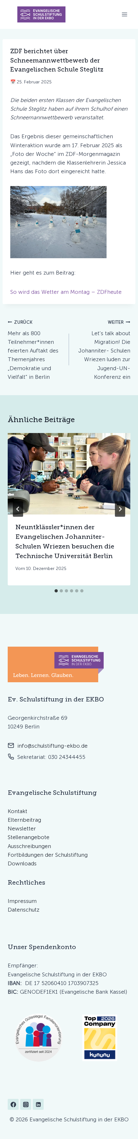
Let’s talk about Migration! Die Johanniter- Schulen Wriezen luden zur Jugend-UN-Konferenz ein (104, 349)
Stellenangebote (28, 837)
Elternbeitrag (24, 820)
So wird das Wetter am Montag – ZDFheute (66, 292)
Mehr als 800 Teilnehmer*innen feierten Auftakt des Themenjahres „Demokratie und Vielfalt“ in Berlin (33, 349)
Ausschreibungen (29, 846)
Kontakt (17, 811)
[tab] (56, 590)
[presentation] (69, 474)
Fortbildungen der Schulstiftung (48, 855)
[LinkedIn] (38, 1104)
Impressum (22, 901)
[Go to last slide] (18, 509)
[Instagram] (25, 1104)
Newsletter (22, 828)
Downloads (22, 863)
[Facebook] (13, 1104)
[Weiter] (120, 509)
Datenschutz (23, 909)
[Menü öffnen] (124, 15)
